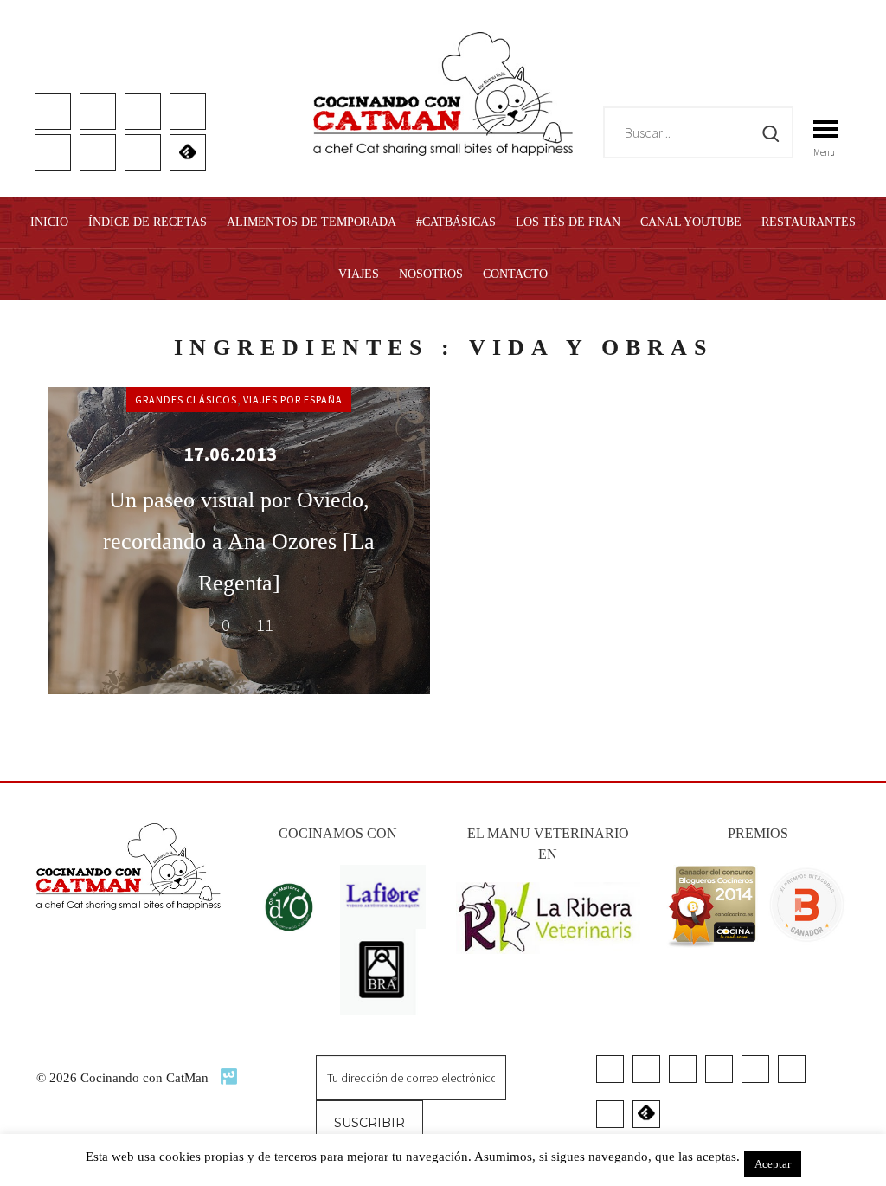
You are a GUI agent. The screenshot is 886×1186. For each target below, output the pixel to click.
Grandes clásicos (186, 399)
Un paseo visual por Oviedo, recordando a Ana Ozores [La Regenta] (239, 541)
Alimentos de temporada (311, 222)
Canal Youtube (691, 222)
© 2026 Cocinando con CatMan (124, 1078)
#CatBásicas (456, 222)
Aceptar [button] (772, 1163)
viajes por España (293, 399)
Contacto (515, 273)
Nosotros (431, 273)
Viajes (358, 273)
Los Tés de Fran (568, 222)
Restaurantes (808, 222)
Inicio (49, 222)
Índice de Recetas (147, 222)
